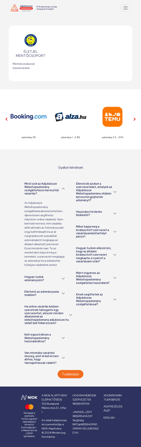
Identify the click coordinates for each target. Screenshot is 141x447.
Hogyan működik (84, 395)
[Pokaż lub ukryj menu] (125, 7)
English (109, 417)
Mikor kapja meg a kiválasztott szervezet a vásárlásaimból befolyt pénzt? (92, 231)
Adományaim (113, 395)
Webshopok (81, 403)
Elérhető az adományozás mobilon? (41, 293)
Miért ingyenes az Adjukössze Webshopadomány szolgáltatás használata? (93, 278)
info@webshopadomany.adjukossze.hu (86, 428)
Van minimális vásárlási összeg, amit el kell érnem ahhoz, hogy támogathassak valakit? (41, 358)
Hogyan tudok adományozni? (34, 278)
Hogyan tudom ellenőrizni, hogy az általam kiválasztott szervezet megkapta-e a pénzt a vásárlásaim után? (93, 254)
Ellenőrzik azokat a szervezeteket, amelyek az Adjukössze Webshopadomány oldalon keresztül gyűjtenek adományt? (94, 192)
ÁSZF (107, 410)
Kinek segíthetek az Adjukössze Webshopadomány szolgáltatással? (89, 299)
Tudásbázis (70, 374)
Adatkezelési (113, 406)
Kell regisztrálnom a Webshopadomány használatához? (37, 338)
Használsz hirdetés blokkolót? (89, 213)
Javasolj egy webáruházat (83, 414)
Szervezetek (82, 399)
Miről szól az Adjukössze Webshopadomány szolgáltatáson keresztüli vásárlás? (41, 189)
